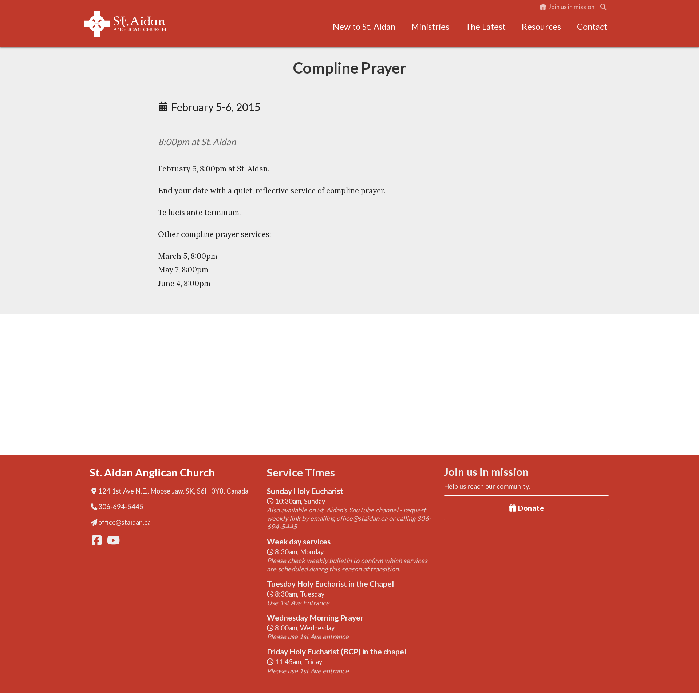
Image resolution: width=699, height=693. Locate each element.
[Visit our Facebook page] (96, 540)
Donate (530, 507)
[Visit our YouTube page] (111, 540)
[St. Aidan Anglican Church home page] (125, 24)
